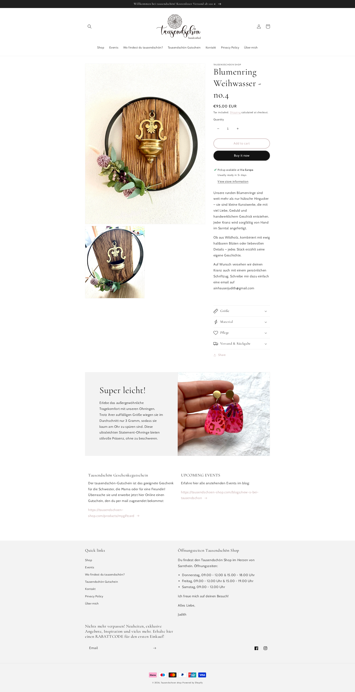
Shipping (235, 112)
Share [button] (222, 355)
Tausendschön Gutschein (101, 582)
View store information (233, 181)
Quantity (218, 119)
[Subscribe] (154, 648)
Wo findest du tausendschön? (104, 574)
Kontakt (90, 589)
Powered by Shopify (192, 682)
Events (89, 567)
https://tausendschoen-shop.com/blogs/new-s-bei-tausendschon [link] (219, 495)
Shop (88, 560)
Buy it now (242, 155)
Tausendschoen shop (171, 682)
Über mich (92, 603)
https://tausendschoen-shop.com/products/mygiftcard (111, 513)
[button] (89, 26)
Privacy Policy (94, 596)
